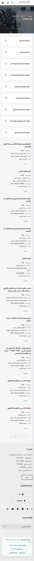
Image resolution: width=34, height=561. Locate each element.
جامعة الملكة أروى (25, 540)
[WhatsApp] (18, 509)
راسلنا (20, 470)
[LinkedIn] (7, 509)
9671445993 (20, 460)
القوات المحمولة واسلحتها (21, 110)
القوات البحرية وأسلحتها (22, 133)
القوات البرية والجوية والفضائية (20, 121)
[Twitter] (27, 509)
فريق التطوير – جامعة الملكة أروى (17, 553)
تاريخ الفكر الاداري (25, 171)
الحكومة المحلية (25, 52)
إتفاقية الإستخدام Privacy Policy (17, 545)
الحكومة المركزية (24, 41)
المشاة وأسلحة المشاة (23, 98)
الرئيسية (30, 16)
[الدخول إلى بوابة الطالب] (7, 2)
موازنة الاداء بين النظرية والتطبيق (19, 381)
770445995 (19, 464)
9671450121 (20, 457)
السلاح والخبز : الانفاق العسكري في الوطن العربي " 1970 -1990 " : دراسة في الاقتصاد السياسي (17, 351)
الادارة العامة (26, 259)
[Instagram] (22, 509)
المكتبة (23, 16)
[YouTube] (13, 509)
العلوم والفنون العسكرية (22, 87)
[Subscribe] (4, 526)
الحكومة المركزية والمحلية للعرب (20, 64)
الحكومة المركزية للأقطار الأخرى (20, 75)
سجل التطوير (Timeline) (17, 549)
